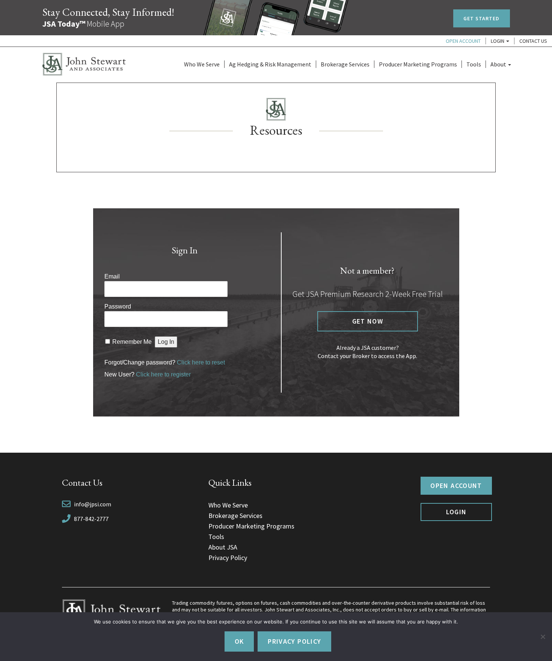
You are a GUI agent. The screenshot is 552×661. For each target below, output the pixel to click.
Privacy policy (294, 641)
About (498, 64)
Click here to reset (201, 362)
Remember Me (132, 342)
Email (112, 276)
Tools (473, 64)
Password (117, 306)
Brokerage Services (345, 64)
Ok (239, 641)
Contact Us (533, 41)
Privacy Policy (227, 557)
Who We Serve (202, 64)
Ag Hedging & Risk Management (270, 64)
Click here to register (163, 374)
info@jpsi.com (92, 504)
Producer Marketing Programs (418, 64)
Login (498, 41)
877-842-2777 (91, 518)
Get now (367, 321)
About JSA (222, 547)
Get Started (481, 18)
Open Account (463, 41)
